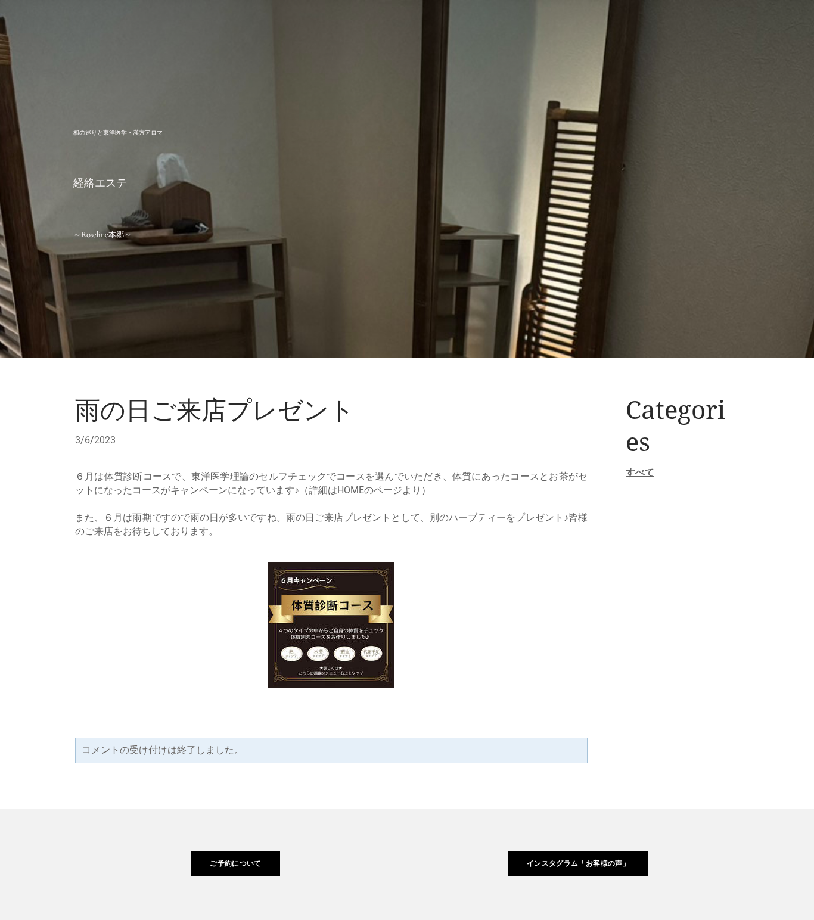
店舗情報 (700, 26)
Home (516, 26)
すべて (640, 472)
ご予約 (639, 26)
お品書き (578, 26)
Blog (761, 26)
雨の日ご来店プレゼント (215, 411)
